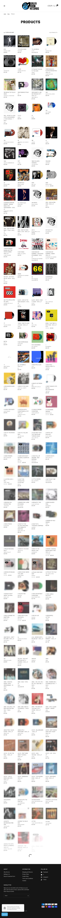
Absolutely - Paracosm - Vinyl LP (23, 731)
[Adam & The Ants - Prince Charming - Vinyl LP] (9, 836)
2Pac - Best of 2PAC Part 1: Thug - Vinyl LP (9, 230)
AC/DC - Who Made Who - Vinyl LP (51, 777)
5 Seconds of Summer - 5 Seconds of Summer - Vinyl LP (37, 255)
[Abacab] (37, 650)
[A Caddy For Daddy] (9, 401)
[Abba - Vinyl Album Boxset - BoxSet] (51, 699)
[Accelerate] (9, 792)
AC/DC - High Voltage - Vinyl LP (37, 754)
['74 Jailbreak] (37, 41)
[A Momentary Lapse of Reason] (23, 494)
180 (32, 140)
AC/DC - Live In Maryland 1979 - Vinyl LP (8, 778)
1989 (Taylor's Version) (35, 162)
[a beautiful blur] (37, 357)
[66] (37, 269)
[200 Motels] (23, 175)
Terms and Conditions (27, 878)
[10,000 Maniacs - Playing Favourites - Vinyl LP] (51, 61)
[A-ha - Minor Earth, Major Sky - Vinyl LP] (37, 629)
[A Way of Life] (37, 608)
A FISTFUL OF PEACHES (49, 433)
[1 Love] (23, 61)
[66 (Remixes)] (51, 269)
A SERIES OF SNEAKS (9, 572)
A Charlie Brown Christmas (36, 410)
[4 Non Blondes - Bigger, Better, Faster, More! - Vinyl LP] (9, 242)
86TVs (5, 341)
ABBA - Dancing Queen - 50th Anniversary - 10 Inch (8, 684)
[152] (9, 132)
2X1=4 (33, 230)
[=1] (9, 357)
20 (4, 182)
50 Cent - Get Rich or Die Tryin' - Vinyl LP (9, 278)
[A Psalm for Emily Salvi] (9, 541)
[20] (9, 175)
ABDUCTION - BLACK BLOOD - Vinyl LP (9, 731)
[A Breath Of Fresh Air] (37, 377)
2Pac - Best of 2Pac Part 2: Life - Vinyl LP (23, 231)
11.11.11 (19, 115)
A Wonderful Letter (49, 616)
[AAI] (9, 651)
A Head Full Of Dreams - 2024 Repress (36, 458)
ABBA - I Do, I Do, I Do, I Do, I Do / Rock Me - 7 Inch (37, 683)
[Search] (54, 6)
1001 (47, 92)
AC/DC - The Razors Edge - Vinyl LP (37, 777)
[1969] (9, 153)
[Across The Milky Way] (23, 813)
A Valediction (22, 593)
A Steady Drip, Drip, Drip (37, 573)
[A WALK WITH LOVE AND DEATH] (23, 608)
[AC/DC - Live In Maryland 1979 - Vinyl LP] (9, 768)
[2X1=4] (37, 222)
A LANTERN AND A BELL (8, 480)
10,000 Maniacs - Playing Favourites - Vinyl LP (51, 71)
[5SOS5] (23, 267)
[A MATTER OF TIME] (51, 471)
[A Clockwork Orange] (51, 402)
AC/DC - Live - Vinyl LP (51, 754)
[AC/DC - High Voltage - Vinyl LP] (37, 745)
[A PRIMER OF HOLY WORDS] (51, 514)
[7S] (37, 315)
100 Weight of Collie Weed (9, 93)
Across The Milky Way (23, 822)
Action (34, 821)
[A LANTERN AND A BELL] (9, 471)
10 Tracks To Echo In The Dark (37, 70)
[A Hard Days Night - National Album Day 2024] (23, 448)
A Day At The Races (9, 432)
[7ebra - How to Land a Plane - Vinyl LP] (23, 315)
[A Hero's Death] (51, 448)
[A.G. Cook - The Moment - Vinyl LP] (51, 629)
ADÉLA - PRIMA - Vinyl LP (37, 845)
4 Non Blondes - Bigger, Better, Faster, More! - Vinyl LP (8, 251)
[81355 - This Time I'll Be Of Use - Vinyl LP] (51, 315)
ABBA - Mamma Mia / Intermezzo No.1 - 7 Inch (51, 683)
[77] (9, 315)
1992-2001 (48, 161)
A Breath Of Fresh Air (37, 384)
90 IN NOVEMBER (36, 345)
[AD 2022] (51, 813)
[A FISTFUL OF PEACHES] (51, 425)
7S (32, 323)
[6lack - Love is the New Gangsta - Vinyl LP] (23, 292)
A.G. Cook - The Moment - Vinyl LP (51, 638)
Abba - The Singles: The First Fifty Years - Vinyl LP (37, 708)
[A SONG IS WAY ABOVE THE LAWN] (23, 564)
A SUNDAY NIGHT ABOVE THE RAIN (8, 594)
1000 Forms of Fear (23, 92)
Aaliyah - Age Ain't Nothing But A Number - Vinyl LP (23, 660)
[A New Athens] (9, 516)
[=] (51, 337)
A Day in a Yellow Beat (23, 433)
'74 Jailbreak (35, 49)
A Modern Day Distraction (8, 503)
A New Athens (8, 524)
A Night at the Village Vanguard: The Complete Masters (23, 527)
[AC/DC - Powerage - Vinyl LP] (23, 768)
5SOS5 (19, 274)
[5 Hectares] (23, 244)
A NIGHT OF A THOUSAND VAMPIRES (37, 525)
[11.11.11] (23, 107)
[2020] (37, 175)
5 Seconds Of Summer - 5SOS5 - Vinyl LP (50, 254)
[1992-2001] (51, 153)
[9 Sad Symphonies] (23, 335)
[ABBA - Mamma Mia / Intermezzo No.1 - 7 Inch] (51, 674)
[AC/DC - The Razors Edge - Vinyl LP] (37, 768)
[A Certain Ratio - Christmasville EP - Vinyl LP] (23, 401)
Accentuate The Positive (22, 800)
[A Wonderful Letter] (51, 608)
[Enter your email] (27, 896)
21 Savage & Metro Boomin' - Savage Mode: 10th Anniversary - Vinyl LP (9, 206)
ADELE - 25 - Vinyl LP (51, 844)
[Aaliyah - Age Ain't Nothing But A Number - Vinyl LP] (23, 651)
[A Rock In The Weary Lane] (37, 541)
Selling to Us (7, 874)
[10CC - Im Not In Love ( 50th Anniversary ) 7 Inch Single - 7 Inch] (9, 107)
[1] (9, 61)
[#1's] (9, 41)
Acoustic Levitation (51, 799)
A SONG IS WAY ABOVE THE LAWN (23, 573)
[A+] (23, 629)
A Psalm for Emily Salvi (9, 549)
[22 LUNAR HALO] (23, 195)
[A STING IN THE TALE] (51, 564)
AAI (4, 658)
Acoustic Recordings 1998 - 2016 (9, 823)
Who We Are (7, 872)
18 (18, 140)
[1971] (23, 153)
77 (4, 323)
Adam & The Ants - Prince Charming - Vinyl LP (9, 845)
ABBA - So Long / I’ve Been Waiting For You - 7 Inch (9, 708)
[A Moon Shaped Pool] (51, 494)
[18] (23, 132)
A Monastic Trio (36, 502)
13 (32, 115)
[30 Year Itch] (51, 222)
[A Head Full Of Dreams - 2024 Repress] (37, 448)
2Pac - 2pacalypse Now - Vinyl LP (50, 203)
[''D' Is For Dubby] (23, 41)
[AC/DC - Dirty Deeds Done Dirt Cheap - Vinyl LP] (51, 722)
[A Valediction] (23, 586)
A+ (18, 637)
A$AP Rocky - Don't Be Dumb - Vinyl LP (9, 638)
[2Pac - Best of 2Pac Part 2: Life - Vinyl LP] (23, 222)
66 (32, 277)
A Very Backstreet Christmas (37, 594)
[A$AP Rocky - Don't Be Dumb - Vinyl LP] (9, 629)
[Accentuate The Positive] (23, 792)
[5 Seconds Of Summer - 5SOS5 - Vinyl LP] (51, 244)
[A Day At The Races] (9, 425)
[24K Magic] (37, 195)
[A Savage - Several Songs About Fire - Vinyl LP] (51, 541)
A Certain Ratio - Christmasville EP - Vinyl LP (23, 411)
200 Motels (21, 182)
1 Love (19, 69)
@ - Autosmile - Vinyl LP (22, 365)
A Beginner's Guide (9, 386)
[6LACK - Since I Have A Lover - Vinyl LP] (37, 292)
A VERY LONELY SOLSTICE (50, 595)
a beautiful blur (36, 364)
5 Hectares (21, 252)
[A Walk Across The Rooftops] (9, 608)
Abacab (34, 658)
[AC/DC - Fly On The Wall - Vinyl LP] (9, 745)
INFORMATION (26, 869)
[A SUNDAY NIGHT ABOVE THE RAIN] (9, 586)
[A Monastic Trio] (37, 494)
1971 (19, 161)
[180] (37, 132)
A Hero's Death (50, 456)
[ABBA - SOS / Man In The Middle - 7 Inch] (23, 699)
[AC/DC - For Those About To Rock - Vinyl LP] (23, 745)
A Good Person (8, 456)
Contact (24, 880)
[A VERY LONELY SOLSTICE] (51, 586)
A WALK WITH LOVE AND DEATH (23, 616)
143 (46, 110)
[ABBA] (51, 651)
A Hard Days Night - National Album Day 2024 (23, 458)
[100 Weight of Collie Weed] (9, 84)
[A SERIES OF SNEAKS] (9, 564)
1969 (5, 161)
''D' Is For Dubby (22, 49)
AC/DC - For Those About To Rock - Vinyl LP (23, 755)
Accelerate (7, 799)
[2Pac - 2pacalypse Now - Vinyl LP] (51, 194)
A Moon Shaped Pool (50, 503)
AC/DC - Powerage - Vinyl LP (23, 777)
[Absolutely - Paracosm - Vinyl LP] (23, 722)
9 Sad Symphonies (23, 342)
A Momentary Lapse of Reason (23, 503)
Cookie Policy (25, 876)
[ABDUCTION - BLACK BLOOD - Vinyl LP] (9, 722)
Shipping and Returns (27, 872)
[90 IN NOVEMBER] (37, 337)
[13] (37, 107)
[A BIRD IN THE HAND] (23, 378)
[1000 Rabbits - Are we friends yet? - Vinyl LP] (37, 84)
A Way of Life (35, 615)
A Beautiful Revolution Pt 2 (50, 365)
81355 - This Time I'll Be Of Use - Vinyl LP (51, 324)
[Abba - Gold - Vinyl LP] (23, 674)
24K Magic (34, 202)
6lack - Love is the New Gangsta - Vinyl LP (23, 302)
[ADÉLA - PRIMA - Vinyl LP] (37, 836)
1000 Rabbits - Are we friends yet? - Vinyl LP (37, 94)
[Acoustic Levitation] (51, 792)
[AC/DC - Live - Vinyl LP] (51, 745)
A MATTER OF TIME (50, 479)
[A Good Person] (9, 448)
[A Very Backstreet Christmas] (37, 586)
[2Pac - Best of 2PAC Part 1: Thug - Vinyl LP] (9, 221)
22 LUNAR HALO (22, 203)
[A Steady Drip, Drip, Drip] (37, 564)
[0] (56, 6)
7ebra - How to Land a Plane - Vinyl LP (23, 324)
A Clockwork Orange (49, 410)
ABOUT (6, 869)
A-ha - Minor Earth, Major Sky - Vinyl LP (37, 638)
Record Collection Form (9, 876)
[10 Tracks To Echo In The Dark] (37, 61)
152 (4, 140)
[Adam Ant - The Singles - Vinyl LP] (23, 837)
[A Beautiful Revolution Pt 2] (51, 357)
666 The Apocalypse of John (9, 301)
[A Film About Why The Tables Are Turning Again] (37, 425)
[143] (51, 105)
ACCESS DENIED (36, 799)
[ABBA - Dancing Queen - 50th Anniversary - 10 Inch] (9, 674)
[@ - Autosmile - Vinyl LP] (23, 357)
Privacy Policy (25, 874)
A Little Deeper (36, 479)
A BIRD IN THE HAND (23, 386)
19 (46, 140)
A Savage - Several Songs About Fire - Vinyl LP (51, 550)
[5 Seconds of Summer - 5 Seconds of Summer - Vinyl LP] (37, 244)
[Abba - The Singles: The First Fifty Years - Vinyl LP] (37, 699)
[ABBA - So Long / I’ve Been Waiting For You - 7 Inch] (9, 699)
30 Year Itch (49, 230)
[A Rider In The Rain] (23, 541)
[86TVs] (9, 335)
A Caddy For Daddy (9, 409)
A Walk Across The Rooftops (9, 616)
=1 (4, 364)
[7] (51, 292)
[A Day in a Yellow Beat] (23, 425)
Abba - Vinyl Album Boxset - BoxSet (51, 707)
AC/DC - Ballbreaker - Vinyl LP (37, 731)
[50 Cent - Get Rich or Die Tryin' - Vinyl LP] (9, 269)
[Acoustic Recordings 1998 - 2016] (9, 813)
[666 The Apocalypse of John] (9, 292)
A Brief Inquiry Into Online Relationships (51, 388)
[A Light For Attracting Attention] (23, 471)
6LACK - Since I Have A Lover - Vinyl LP (37, 301)
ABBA (47, 658)
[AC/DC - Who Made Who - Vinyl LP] (51, 768)
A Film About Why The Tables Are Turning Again (37, 434)
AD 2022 (48, 821)
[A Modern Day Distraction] (9, 494)
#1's (5, 49)
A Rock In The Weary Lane (35, 549)
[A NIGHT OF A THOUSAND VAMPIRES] (37, 516)
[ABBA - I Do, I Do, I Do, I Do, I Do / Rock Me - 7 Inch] (37, 674)
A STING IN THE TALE (51, 572)
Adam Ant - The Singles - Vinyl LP (23, 845)
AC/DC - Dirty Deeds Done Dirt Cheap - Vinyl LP (51, 732)
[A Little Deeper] (37, 471)
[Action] (37, 813)
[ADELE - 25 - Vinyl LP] (51, 836)
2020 (33, 182)
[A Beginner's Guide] (9, 378)
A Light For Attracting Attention (21, 481)
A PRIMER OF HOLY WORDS (50, 521)
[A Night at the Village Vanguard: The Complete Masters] (23, 516)
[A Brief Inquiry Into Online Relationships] (51, 378)
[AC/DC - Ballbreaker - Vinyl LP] (37, 722)
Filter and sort (10, 32)
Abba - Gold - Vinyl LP (23, 682)
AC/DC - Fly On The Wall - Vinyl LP (9, 754)
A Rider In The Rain (23, 549)
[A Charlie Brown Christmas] (37, 401)
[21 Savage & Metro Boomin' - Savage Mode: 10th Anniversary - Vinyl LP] (9, 195)
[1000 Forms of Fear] (23, 84)
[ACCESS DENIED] (37, 792)
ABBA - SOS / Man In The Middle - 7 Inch (23, 707)
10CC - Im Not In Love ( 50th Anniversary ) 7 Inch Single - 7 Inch (9, 118)
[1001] (51, 84)
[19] (51, 132)
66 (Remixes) (49, 277)
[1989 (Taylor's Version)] (37, 153)
